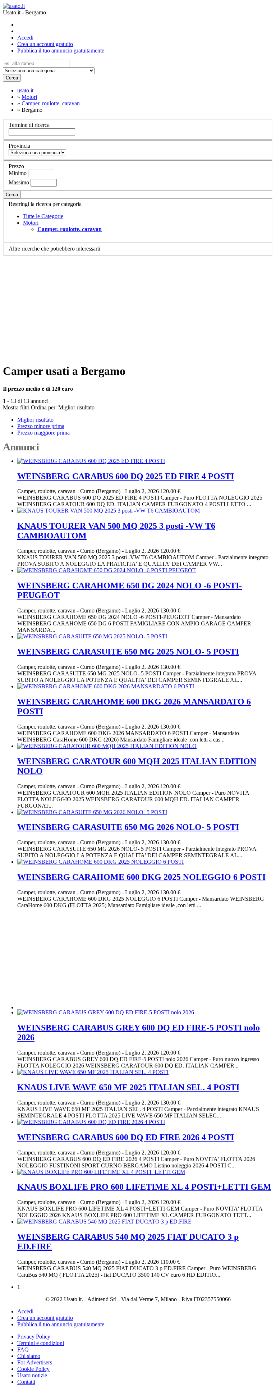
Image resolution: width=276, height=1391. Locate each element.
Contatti (26, 1382)
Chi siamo (28, 1356)
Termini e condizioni (40, 1343)
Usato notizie (32, 1375)
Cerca (12, 78)
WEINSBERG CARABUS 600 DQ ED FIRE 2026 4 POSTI (125, 1137)
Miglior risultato (76, 407)
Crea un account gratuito (45, 44)
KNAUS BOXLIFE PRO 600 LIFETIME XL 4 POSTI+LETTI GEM (144, 1187)
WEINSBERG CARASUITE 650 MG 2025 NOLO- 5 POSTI (128, 651)
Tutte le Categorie (43, 216)
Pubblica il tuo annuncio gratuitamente (60, 50)
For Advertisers (34, 1362)
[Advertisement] (138, 306)
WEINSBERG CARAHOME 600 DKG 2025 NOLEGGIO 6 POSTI (141, 877)
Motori (30, 223)
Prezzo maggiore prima (43, 433)
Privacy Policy (33, 1336)
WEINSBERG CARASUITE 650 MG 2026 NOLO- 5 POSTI (128, 827)
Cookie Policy (33, 1369)
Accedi (25, 38)
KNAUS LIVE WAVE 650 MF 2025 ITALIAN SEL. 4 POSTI (128, 1087)
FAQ (23, 1349)
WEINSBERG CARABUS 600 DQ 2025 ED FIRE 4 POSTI (125, 476)
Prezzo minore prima (40, 426)
